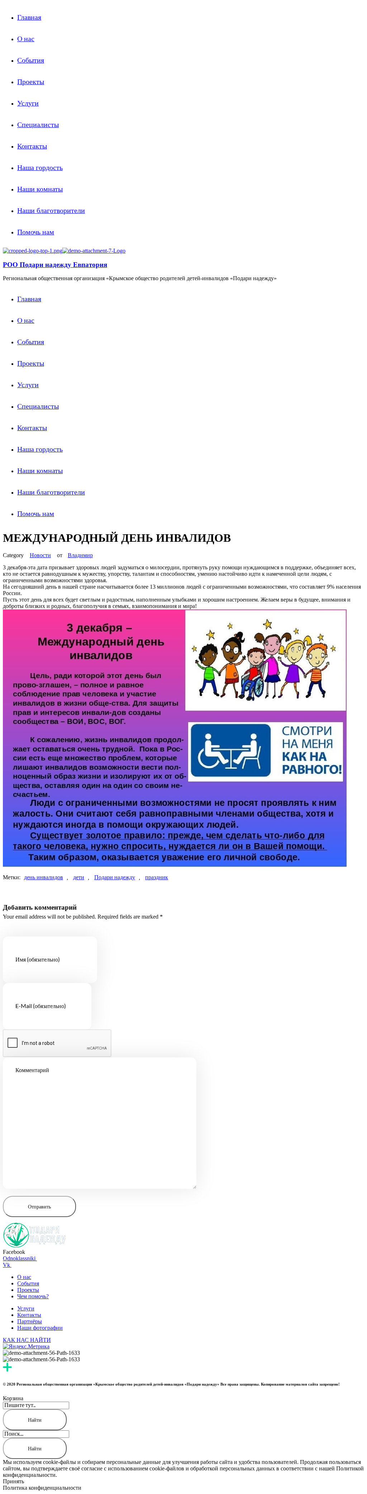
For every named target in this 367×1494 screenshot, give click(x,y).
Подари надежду (114, 877)
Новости (40, 555)
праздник (156, 877)
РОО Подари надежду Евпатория (55, 264)
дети (78, 877)
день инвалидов (43, 877)
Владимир (80, 555)
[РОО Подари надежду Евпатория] (32, 251)
